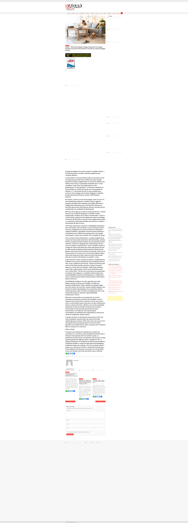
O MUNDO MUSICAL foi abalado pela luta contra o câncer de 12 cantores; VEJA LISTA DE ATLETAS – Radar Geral (115, 267)
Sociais (69, 13)
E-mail (68, 424)
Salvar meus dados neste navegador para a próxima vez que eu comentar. (78, 431)
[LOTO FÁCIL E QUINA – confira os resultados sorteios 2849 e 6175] (99, 374)
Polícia (77, 13)
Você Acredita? (82, 13)
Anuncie (114, 13)
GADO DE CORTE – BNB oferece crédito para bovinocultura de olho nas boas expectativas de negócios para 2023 (85, 382)
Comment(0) (80, 51)
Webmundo (75, 377)
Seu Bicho (87, 13)
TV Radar (92, 13)
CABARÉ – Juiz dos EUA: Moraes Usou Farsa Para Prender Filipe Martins (115, 253)
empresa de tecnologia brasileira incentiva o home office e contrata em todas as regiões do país (81, 356)
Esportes (73, 13)
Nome (68, 420)
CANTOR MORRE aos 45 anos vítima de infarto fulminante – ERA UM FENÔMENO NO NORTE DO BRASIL (115, 230)
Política (104, 13)
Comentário (69, 410)
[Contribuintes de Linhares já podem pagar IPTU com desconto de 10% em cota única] (71, 370)
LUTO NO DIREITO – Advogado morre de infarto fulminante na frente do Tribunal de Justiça (115, 277)
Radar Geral (75, 51)
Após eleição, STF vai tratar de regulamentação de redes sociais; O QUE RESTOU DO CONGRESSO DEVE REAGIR (115, 284)
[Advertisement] (115, 298)
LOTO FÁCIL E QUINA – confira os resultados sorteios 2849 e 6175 (98, 381)
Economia (96, 13)
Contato (118, 13)
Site (67, 427)
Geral (101, 13)
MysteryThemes (76, 521)
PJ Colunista (109, 13)
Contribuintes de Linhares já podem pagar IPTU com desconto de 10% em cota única (71, 375)
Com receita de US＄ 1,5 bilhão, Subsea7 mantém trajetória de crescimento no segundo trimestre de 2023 (71, 401)
